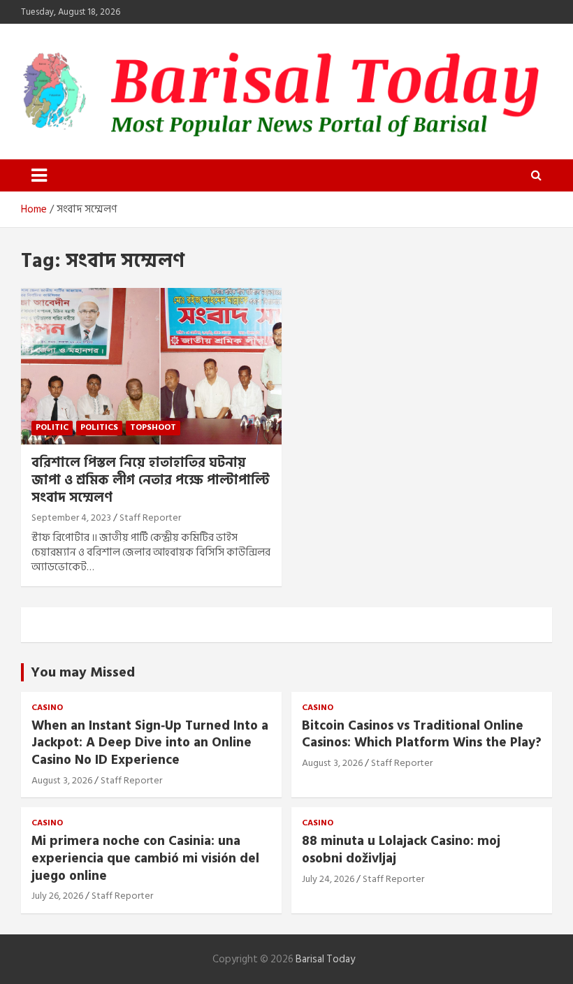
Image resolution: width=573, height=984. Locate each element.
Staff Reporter (150, 517)
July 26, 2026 (57, 896)
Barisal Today (325, 959)
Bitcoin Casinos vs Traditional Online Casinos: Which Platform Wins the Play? (422, 734)
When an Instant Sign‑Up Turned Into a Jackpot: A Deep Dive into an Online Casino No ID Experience (149, 743)
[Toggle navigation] (39, 175)
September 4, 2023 (71, 517)
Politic (52, 427)
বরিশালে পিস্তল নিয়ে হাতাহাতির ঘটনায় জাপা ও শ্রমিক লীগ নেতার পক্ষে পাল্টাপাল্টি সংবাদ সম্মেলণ (150, 480)
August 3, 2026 (61, 780)
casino (47, 708)
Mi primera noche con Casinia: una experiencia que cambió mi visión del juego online (145, 858)
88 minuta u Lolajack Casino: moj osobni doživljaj (401, 849)
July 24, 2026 (328, 879)
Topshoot (153, 427)
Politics (99, 427)
